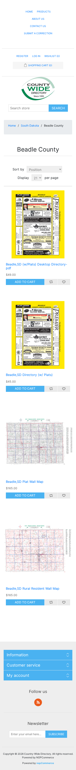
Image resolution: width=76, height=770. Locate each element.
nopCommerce (45, 763)
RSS (38, 702)
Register (22, 56)
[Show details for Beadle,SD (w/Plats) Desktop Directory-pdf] (38, 224)
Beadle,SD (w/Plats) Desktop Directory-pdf (36, 266)
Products (44, 11)
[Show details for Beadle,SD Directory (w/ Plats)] (38, 335)
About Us (38, 18)
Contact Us (38, 26)
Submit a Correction (38, 33)
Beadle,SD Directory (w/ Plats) (29, 375)
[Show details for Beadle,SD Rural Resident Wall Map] (38, 549)
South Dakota (30, 125)
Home (29, 11)
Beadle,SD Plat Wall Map (24, 482)
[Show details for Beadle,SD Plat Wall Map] (38, 442)
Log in (36, 56)
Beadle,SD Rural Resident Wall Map (32, 588)
